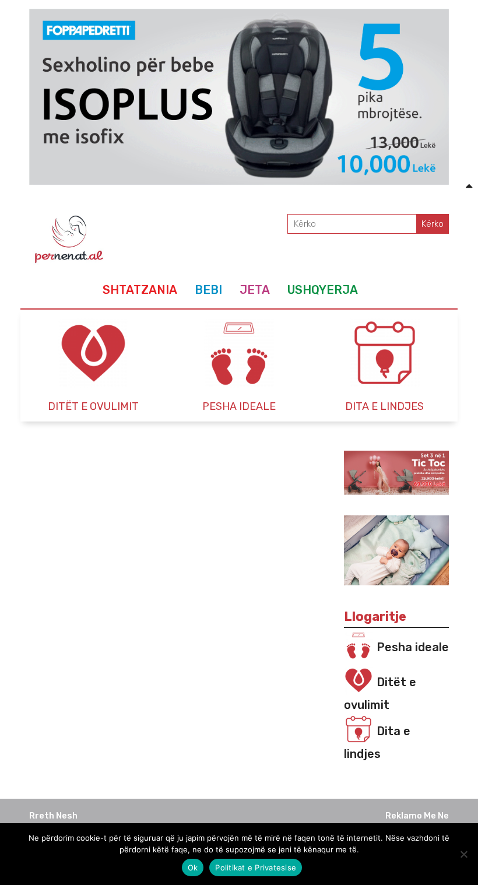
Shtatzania (140, 290)
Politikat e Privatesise (255, 867)
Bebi (208, 290)
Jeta (255, 290)
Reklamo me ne (417, 815)
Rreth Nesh (53, 815)
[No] (463, 854)
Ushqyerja (322, 290)
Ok (193, 867)
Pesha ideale (413, 647)
